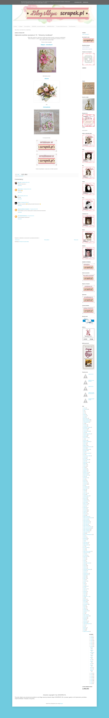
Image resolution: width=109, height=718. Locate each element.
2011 (91, 683)
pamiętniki (85, 570)
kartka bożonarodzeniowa (87, 517)
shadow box (85, 588)
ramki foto (85, 581)
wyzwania (85, 617)
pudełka (84, 575)
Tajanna (84, 466)
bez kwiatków (85, 486)
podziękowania (85, 573)
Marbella (84, 442)
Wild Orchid (85, 473)
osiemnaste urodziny (86, 569)
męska (84, 557)
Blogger (61, 703)
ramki (84, 579)
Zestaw (84, 476)
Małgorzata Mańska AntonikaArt (23, 209)
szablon (84, 595)
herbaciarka (85, 507)
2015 (91, 677)
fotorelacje (85, 504)
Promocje (84, 457)
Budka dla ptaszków (86, 420)
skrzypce (84, 592)
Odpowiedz (20, 185)
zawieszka (85, 622)
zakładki (84, 619)
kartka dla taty (85, 519)
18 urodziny (85, 409)
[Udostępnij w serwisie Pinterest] (26, 174)
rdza (84, 582)
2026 (91, 636)
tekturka (84, 599)
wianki (84, 612)
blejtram (84, 489)
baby (84, 485)
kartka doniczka (86, 520)
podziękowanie (85, 574)
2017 (91, 674)
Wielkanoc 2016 (86, 472)
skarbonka (85, 591)
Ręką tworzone (85, 462)
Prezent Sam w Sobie (87, 455)
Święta (84, 628)
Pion (84, 454)
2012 (91, 682)
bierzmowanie (85, 488)
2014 (91, 679)
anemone (84, 484)
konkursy (84, 537)
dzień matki (85, 497)
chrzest (84, 494)
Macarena (85, 440)
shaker (84, 590)
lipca (91, 659)
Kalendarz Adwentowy (87, 433)
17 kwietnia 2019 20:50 (34, 209)
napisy (84, 561)
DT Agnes (85, 424)
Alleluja (84, 414)
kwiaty (84, 550)
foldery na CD (85, 503)
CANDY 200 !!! (90, 374)
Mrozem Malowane (86, 449)
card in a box (85, 493)
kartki (84, 533)
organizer (84, 566)
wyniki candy (85, 614)
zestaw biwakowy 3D (86, 623)
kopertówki (85, 538)
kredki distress (85, 542)
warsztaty (84, 609)
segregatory (85, 586)
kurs (84, 546)
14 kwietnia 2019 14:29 (24, 195)
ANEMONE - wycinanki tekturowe (38, 26)
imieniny (84, 508)
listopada (91, 650)
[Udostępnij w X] (24, 174)
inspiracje (85, 511)
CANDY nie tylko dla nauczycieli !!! (91, 393)
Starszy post (76, 239)
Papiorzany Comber (86, 453)
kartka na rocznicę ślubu (87, 526)
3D (83, 411)
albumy (84, 480)
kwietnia (91, 665)
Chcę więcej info (78, 2)
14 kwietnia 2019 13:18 (27, 189)
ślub (84, 630)
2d (83, 410)
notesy (84, 564)
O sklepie (20, 26)
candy (84, 490)
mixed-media (85, 556)
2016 (91, 676)
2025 (91, 637)
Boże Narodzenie (86, 419)
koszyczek (85, 539)
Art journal (85, 415)
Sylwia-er (84, 464)
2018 (91, 673)
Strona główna (27, 26)
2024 (91, 639)
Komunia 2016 (85, 437)
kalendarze (85, 513)
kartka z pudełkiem (86, 530)
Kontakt (15, 26)
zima (84, 626)
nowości (84, 565)
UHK (84, 467)
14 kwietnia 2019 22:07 (25, 202)
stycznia (91, 670)
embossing (85, 499)
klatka (84, 535)
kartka (84, 515)
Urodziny (84, 468)
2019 (91, 646)
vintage (84, 608)
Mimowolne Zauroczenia (87, 446)
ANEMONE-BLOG (50, 26)
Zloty (84, 479)
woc (84, 613)
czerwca (91, 661)
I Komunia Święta (86, 431)
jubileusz (84, 512)
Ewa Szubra (85, 428)
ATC (84, 413)
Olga (84, 451)
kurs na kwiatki (85, 547)
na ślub (84, 559)
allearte (19, 202)
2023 (91, 640)
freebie (84, 506)
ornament (84, 568)
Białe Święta (85, 418)
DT (83, 423)
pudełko (84, 577)
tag (83, 597)
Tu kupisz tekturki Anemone (61, 26)
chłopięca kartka (86, 495)
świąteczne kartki (86, 631)
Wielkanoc (85, 471)
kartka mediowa (86, 525)
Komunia (84, 436)
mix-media (85, 555)
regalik (84, 583)
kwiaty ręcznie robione (87, 551)
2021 (91, 643)
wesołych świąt (85, 610)
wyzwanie (85, 618)
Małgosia (84, 445)
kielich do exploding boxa (87, 534)
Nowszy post (17, 239)
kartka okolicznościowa (87, 528)
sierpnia (91, 657)
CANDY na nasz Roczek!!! (91, 381)
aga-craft (19, 182)
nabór (84, 560)
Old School (85, 450)
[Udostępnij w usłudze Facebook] (25, 174)
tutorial (84, 605)
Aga (18, 195)
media (84, 553)
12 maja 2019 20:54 (30, 215)
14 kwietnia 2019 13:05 (25, 182)
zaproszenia (85, 621)
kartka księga (85, 524)
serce (84, 587)
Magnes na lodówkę (86, 441)
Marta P (84, 444)
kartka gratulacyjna (86, 521)
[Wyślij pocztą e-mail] (22, 174)
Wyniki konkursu (86, 475)
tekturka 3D (85, 600)
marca (91, 667)
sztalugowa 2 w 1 (86, 596)
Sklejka (84, 463)
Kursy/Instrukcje (72, 26)
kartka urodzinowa (86, 529)
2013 (91, 680)
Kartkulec (84, 435)
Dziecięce (85, 426)
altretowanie (85, 482)
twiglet (84, 606)
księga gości (85, 543)
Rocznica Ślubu (86, 459)
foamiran (84, 502)
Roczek (84, 458)
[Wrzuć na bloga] (23, 174)
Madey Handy (20, 189)
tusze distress (85, 604)
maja (91, 663)
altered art (85, 481)
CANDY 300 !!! (90, 386)
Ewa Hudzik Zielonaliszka (22, 215)
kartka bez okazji (86, 516)
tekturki (84, 601)
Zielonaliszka (85, 477)
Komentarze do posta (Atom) (24, 241)
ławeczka (84, 627)
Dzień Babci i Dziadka (87, 427)
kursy (84, 548)
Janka (84, 432)
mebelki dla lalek (86, 552)
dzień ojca (85, 498)
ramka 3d (84, 578)
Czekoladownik (85, 422)
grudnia (91, 647)
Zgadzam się (85, 2)
